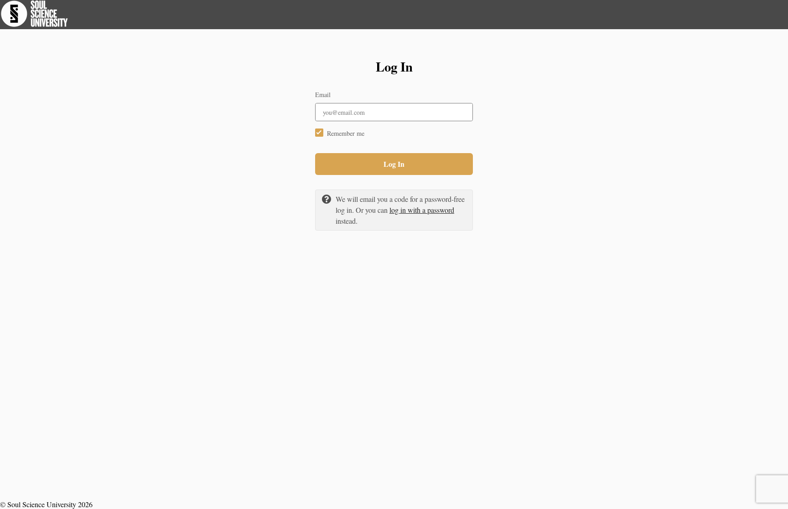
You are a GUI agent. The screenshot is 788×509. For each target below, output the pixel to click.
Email (323, 94)
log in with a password (421, 210)
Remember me (345, 133)
